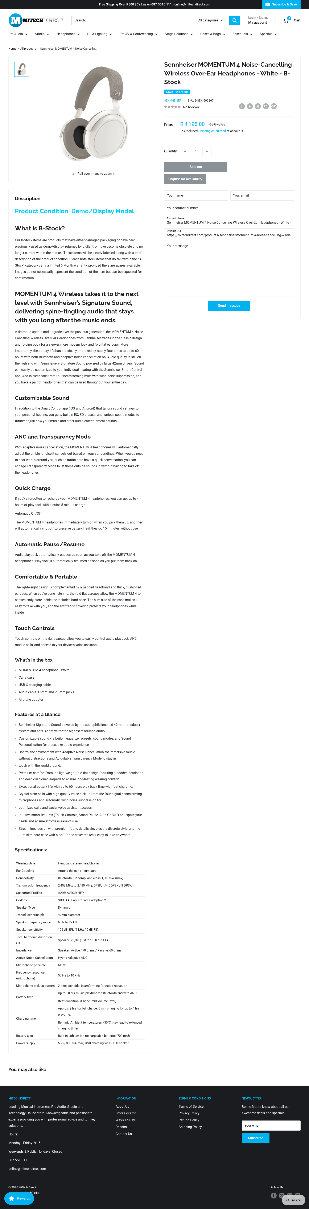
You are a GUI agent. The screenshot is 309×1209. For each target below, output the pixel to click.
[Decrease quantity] (184, 151)
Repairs (121, 1127)
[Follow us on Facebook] (274, 1195)
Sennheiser (173, 100)
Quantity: (171, 151)
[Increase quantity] (207, 151)
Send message (229, 306)
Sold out (196, 167)
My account (257, 22)
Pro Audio (15, 34)
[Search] (234, 20)
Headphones (66, 34)
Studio (40, 34)
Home (12, 48)
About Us (122, 1107)
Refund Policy (189, 1120)
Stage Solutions (176, 34)
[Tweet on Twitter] (258, 106)
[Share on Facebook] (242, 106)
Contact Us (124, 1134)
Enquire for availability (185, 179)
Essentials (240, 34)
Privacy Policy (189, 1113)
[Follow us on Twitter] (282, 1195)
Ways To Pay (125, 1120)
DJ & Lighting (97, 34)
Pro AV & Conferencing (136, 34)
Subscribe (255, 1138)
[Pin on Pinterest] (250, 106)
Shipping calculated (212, 131)
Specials (266, 34)
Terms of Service (191, 1107)
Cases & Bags (210, 34)
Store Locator (126, 1113)
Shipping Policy (190, 1127)
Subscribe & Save (284, 4)
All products (28, 48)
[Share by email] (266, 106)
